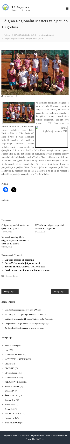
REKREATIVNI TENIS (14, 382)
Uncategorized (10, 418)
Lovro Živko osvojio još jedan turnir (23, 263)
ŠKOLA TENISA (12, 395)
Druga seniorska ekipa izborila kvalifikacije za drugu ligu (27, 323)
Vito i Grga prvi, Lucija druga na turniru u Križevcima (25, 314)
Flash (53, 436)
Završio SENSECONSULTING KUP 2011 (25, 266)
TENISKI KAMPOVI (13, 414)
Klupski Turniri (11, 346)
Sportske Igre (10, 400)
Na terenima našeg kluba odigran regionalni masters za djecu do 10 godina (14, 240)
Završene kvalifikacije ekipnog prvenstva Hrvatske (24, 328)
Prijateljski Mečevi (12, 377)
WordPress (40, 439)
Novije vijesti (60, 291)
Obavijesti (9, 364)
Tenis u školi (9, 409)
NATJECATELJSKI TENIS (25, 35)
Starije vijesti (10, 291)
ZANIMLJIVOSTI (12, 423)
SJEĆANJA (9, 391)
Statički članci (10, 405)
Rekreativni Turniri (12, 386)
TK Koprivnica (20, 7)
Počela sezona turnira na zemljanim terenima (27, 270)
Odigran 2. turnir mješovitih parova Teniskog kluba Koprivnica (29, 319)
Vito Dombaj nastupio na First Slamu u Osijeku (23, 310)
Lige (6, 350)
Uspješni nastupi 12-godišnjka (19, 260)
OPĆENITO (9, 368)
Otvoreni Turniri (47, 35)
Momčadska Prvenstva (13, 355)
